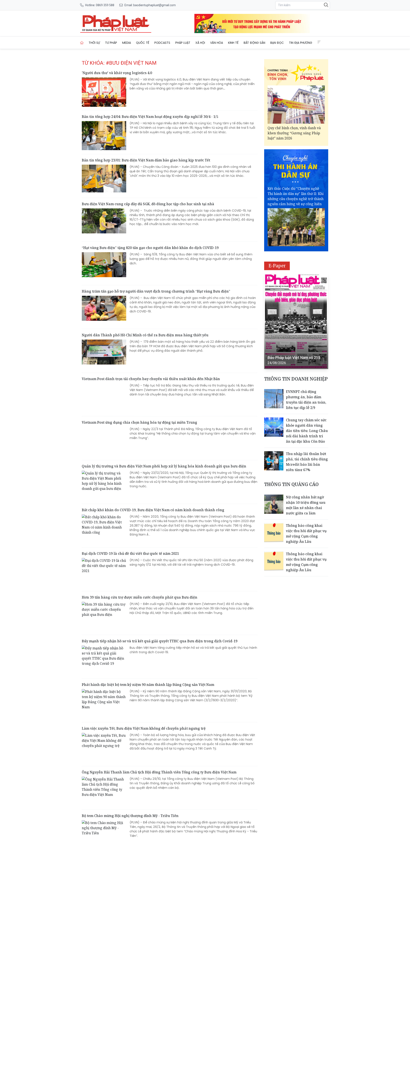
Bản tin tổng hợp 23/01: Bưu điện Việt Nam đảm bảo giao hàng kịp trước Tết (146, 160)
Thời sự (94, 43)
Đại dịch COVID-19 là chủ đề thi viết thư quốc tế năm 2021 (130, 553)
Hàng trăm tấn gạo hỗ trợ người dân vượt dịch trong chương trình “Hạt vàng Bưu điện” (156, 291)
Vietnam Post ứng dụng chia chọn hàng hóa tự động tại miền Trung (139, 422)
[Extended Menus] (319, 42)
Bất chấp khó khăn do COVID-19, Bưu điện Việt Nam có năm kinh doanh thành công (153, 510)
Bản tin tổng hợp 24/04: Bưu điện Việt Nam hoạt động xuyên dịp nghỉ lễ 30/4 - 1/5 (150, 116)
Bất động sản (254, 43)
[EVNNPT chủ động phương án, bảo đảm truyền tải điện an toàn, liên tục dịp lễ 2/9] (273, 398)
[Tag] (115, 23)
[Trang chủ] (81, 42)
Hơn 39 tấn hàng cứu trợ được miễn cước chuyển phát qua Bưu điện (139, 597)
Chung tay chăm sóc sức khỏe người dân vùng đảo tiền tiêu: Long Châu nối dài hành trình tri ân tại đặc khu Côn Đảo (307, 431)
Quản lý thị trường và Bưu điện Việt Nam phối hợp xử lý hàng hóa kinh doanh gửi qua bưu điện (164, 466)
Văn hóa (216, 43)
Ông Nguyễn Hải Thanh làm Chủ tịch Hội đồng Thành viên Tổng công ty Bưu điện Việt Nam (159, 772)
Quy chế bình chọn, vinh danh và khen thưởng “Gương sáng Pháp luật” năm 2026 (294, 133)
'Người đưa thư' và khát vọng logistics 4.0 (117, 72)
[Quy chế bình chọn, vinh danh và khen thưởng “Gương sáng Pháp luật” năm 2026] (296, 104)
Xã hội (200, 43)
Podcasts (162, 43)
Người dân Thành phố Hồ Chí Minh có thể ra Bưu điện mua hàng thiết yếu (145, 335)
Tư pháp (111, 43)
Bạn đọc (277, 43)
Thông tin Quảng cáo (291, 484)
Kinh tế (233, 43)
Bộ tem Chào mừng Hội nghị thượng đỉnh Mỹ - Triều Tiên (130, 815)
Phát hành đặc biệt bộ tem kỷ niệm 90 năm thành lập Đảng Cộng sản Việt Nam (148, 684)
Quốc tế (142, 43)
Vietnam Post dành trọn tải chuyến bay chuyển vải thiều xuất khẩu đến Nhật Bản (151, 378)
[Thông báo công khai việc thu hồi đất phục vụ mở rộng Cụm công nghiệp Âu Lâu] (273, 532)
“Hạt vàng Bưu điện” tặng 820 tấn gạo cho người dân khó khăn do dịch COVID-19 (150, 247)
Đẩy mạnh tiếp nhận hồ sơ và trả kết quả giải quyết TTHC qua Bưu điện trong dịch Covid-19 (159, 641)
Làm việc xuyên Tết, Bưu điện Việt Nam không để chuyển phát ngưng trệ (144, 728)
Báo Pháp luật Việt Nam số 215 (294, 357)
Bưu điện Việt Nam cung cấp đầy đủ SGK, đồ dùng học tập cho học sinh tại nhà (148, 204)
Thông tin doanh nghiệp (296, 379)
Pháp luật (182, 43)
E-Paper (277, 265)
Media (126, 43)
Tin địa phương (300, 43)
